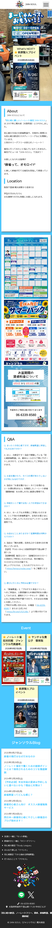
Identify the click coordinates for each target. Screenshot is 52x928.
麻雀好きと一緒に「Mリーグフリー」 (20, 841)
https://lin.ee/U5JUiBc (18, 611)
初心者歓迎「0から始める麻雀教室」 (19, 854)
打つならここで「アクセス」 (16, 859)
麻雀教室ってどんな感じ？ (18, 794)
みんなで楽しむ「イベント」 (16, 850)
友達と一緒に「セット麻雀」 (16, 836)
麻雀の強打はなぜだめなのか (19, 756)
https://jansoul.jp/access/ (19, 568)
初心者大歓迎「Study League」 (18, 845)
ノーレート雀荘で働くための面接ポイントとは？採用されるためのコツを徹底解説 (25, 769)
